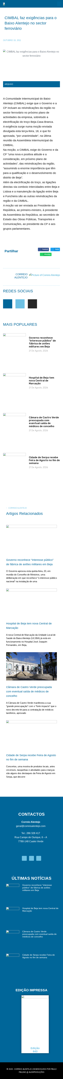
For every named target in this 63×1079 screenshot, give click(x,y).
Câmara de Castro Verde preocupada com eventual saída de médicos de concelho (44, 422)
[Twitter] (20, 303)
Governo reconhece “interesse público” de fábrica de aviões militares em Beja (42, 342)
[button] (59, 4)
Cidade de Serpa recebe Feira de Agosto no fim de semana (44, 460)
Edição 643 (35, 1050)
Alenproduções (36, 1072)
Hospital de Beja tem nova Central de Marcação (41, 380)
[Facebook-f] (7, 303)
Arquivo (9, 84)
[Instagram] (32, 303)
